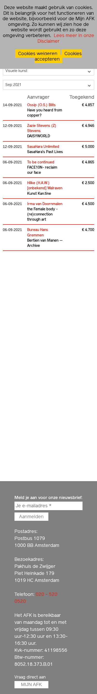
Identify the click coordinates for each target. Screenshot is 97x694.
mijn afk (31, 684)
